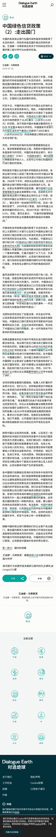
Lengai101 (8, 569)
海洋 (41, 678)
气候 (15, 657)
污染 (15, 721)
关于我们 (7, 777)
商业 (15, 700)
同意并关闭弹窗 (12, 832)
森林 (41, 743)
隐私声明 (35, 777)
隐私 (26, 823)
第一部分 (7, 548)
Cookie (38, 823)
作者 (4, 795)
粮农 (41, 700)
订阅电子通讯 (37, 789)
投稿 (4, 789)
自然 (15, 678)
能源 (41, 657)
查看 (17, 812)
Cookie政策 (36, 783)
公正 (15, 743)
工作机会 (7, 783)
